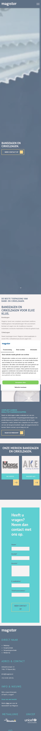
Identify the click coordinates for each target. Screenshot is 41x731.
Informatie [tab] (33, 349)
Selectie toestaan (20, 387)
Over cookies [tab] (20, 349)
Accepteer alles (20, 382)
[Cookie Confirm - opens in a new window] (31, 343)
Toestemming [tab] (7, 349)
